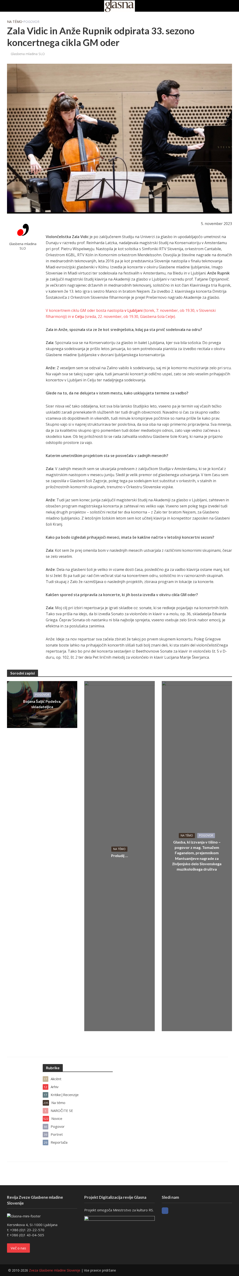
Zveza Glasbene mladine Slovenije (54, 1270)
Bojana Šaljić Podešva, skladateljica (42, 704)
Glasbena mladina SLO (28, 54)
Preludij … (119, 855)
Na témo (14, 21)
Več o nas (18, 1248)
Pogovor (31, 21)
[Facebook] (165, 1210)
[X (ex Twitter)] (173, 1210)
